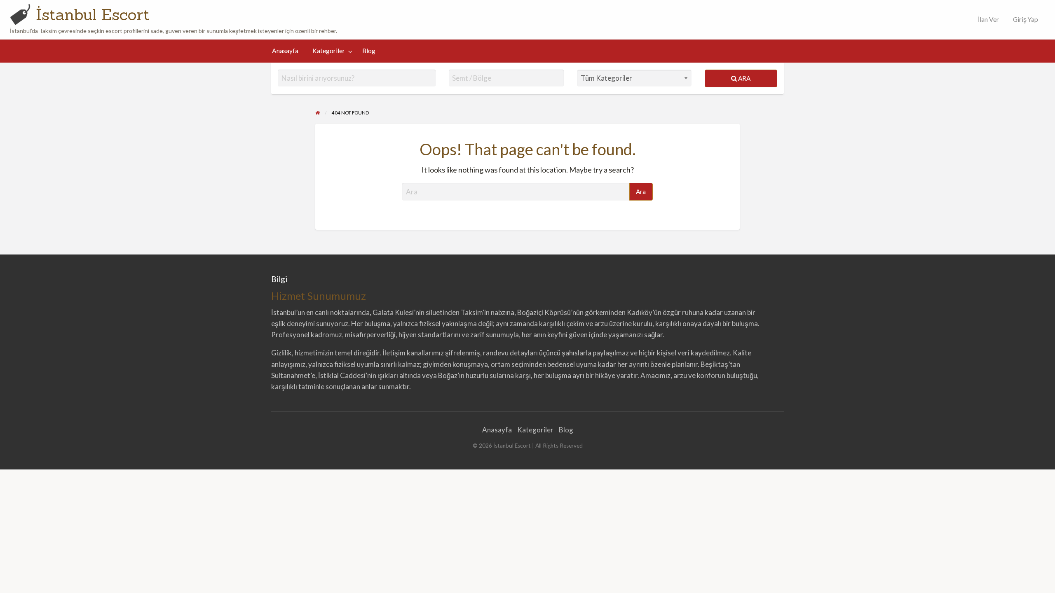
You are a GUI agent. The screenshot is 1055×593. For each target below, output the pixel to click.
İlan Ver (988, 19)
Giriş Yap (1025, 19)
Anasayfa (285, 50)
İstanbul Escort (93, 14)
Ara (743, 78)
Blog (368, 50)
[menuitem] (987, 20)
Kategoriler (328, 50)
